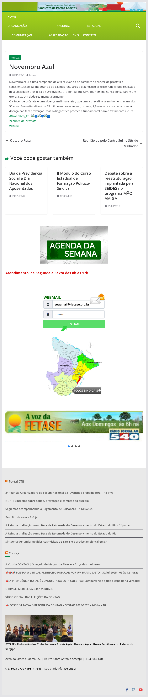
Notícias (15, 57)
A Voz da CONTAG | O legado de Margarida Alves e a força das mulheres (52, 564)
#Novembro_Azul (20, 116)
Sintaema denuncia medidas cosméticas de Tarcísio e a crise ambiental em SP (56, 541)
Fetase (32, 75)
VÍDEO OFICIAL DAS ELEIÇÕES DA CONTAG (32, 597)
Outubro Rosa (20, 140)
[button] (74, 426)
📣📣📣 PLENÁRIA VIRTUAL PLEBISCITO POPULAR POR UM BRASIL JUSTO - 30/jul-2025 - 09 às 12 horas (71, 572)
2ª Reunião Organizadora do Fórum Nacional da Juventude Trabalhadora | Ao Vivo (59, 492)
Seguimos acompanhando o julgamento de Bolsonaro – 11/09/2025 (49, 509)
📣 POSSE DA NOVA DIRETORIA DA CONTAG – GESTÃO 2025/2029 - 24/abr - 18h (56, 605)
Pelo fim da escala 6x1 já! (21, 517)
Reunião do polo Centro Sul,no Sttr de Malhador (110, 143)
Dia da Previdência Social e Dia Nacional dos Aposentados (25, 181)
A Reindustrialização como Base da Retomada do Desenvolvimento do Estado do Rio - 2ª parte (67, 525)
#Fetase (14, 126)
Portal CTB (16, 481)
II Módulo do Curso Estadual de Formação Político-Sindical (74, 181)
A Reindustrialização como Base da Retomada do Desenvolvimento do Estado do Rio (61, 533)
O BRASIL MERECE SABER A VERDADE (29, 589)
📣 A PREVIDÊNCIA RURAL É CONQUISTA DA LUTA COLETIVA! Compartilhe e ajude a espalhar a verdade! (72, 581)
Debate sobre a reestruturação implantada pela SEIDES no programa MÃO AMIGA (119, 186)
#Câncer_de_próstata (22, 121)
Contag (14, 553)
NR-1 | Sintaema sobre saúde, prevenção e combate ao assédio (47, 501)
